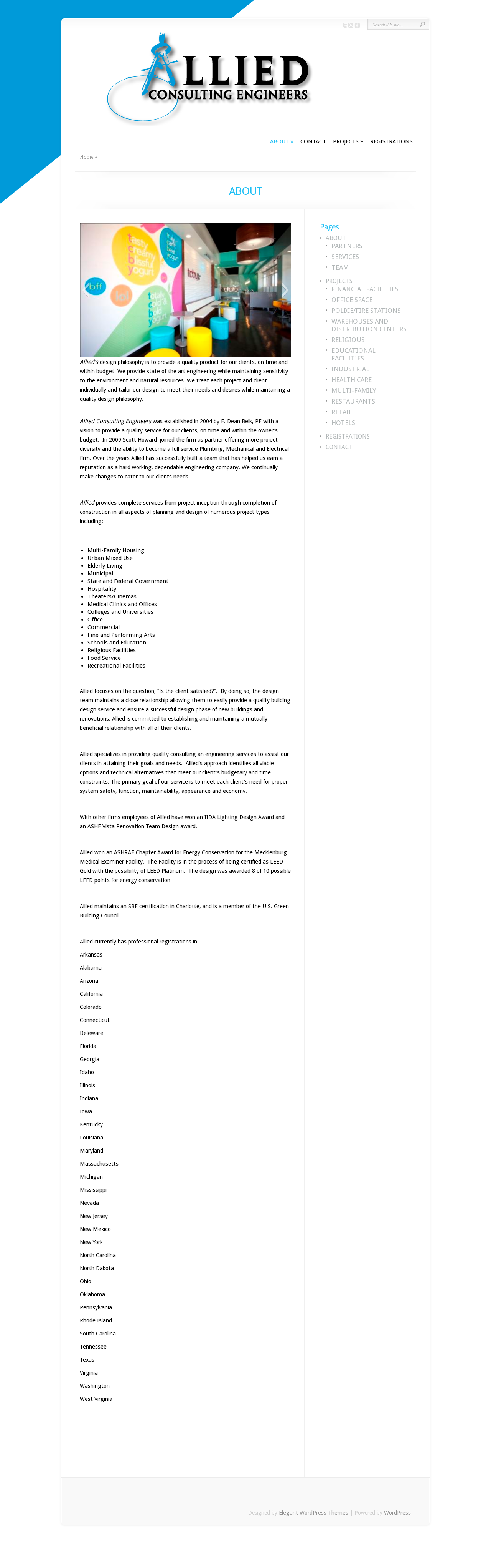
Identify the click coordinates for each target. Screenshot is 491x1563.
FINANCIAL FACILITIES (365, 289)
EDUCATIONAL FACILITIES (353, 354)
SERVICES (345, 257)
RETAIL (341, 412)
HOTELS (343, 423)
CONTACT (313, 141)
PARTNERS (346, 246)
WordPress (397, 1512)
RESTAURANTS (353, 401)
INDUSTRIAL (350, 369)
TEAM (340, 267)
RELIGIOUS (348, 340)
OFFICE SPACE (351, 300)
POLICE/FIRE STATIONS (366, 310)
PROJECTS (348, 141)
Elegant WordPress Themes (313, 1512)
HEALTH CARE (351, 380)
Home (87, 156)
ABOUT (281, 141)
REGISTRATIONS (391, 141)
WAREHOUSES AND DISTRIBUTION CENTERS (369, 325)
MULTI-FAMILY (353, 390)
